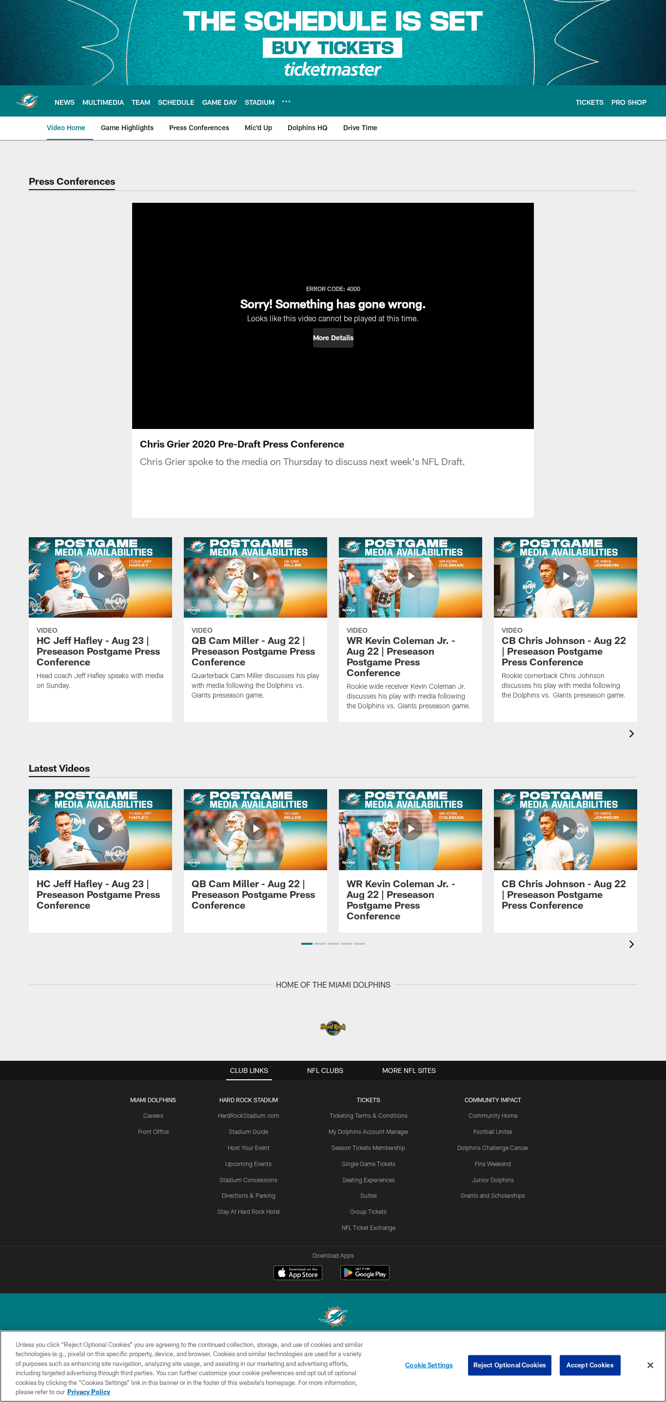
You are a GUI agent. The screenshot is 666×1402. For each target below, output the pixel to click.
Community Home (493, 1115)
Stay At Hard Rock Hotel (248, 1211)
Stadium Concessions (248, 1179)
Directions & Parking (248, 1195)
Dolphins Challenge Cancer (493, 1147)
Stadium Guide (248, 1131)
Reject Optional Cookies (509, 1365)
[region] (333, 1366)
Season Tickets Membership (368, 1147)
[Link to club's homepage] (27, 101)
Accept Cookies (590, 1365)
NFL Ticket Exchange (368, 1227)
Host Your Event (249, 1147)
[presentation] (633, 735)
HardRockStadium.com (248, 1115)
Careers (153, 1115)
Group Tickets (368, 1211)
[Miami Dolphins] (333, 1318)
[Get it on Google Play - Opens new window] (365, 1277)
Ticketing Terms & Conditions (369, 1115)
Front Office (153, 1131)
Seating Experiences (368, 1179)
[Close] (650, 1365)
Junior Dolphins (493, 1179)
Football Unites (492, 1131)
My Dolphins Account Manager (369, 1131)
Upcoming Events (248, 1163)
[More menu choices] (286, 101)
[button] (333, 338)
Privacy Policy (88, 1392)
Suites (368, 1195)
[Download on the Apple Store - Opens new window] (298, 1274)
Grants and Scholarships (493, 1195)
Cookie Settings (429, 1365)
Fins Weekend (493, 1163)
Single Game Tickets (368, 1163)
